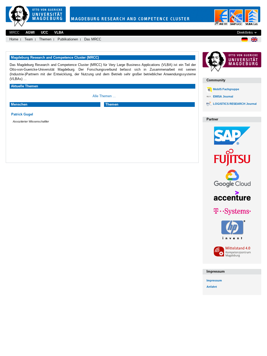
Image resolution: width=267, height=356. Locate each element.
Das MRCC (92, 39)
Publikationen (68, 39)
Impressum (214, 280)
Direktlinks (245, 32)
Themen (45, 39)
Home (13, 39)
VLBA (58, 32)
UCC (44, 32)
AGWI (30, 32)
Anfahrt (212, 286)
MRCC (14, 32)
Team (29, 39)
